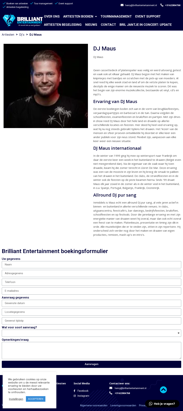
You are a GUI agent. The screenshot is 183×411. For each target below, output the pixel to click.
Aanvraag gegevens (15, 297)
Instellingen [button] (16, 399)
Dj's (21, 34)
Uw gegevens (11, 259)
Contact (108, 24)
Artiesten (8, 34)
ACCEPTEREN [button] (35, 398)
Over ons (52, 16)
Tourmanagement (116, 16)
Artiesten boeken (78, 16)
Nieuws (91, 24)
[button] (162, 403)
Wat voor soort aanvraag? (19, 327)
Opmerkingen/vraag (15, 339)
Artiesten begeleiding (63, 24)
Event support (148, 16)
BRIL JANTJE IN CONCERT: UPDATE (146, 24)
